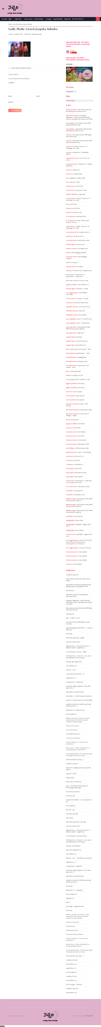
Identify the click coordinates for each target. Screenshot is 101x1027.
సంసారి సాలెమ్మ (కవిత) (75, 371)
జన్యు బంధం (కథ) (77, 212)
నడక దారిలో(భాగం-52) (80, 345)
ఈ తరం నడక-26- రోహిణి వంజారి (73, 781)
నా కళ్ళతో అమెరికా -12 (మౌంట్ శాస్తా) (74, 682)
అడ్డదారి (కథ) (76, 170)
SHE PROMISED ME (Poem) (73, 734)
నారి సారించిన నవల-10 (78, 236)
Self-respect (69, 910)
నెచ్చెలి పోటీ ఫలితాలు (58, 19)
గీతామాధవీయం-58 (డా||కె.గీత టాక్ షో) (75, 876)
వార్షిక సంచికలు (18, 19)
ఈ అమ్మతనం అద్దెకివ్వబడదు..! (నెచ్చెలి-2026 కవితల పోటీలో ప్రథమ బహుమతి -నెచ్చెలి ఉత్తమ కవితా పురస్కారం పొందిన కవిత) (79, 117)
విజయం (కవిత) (79, 520)
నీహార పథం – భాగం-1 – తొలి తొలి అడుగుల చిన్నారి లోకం (79, 858)
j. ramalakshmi (69, 460)
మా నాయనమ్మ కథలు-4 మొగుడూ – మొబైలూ (76, 652)
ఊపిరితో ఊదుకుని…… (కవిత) (82, 353)
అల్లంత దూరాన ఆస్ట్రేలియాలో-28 (73, 850)
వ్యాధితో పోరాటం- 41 (71, 862)
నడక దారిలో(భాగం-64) (71, 992)
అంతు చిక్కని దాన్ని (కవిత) (72, 814)
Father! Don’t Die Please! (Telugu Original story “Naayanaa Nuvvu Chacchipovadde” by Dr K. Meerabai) (79, 542)
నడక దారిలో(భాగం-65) (71, 980)
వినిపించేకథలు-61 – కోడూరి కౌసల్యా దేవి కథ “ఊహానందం (79, 696)
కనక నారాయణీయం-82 (71, 894)
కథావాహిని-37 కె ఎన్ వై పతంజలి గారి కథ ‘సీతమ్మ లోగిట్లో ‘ (79, 700)
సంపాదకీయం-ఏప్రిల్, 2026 (72, 988)
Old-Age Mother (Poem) (72, 930)
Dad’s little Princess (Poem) (73, 791)
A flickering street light (85, 548)
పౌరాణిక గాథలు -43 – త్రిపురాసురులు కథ (75, 710)
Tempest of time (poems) (72, 726)
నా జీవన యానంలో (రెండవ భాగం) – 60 (75, 674)
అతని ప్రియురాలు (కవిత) (83, 240)
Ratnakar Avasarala (37, 34)
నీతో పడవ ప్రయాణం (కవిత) (82, 448)
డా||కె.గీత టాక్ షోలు (38, 19)
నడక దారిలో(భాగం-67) (71, 854)
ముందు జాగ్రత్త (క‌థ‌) (70, 805)
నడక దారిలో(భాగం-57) (83, 284)
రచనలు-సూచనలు (28, 19)
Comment (11, 82)
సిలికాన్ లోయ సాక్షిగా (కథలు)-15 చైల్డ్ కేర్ (75, 638)
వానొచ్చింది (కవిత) (78, 174)
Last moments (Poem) (84, 306)
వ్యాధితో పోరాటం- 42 (71, 678)
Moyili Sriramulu (70, 274)
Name (10, 96)
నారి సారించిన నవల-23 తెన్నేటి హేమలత (82, 270)
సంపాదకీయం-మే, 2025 (77, 375)
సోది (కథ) (77, 460)
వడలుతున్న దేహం (70, 614)
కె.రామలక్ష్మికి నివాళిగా (83, 248)
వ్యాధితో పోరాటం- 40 (71, 968)
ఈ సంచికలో (4, 19)
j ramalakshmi (69, 464)
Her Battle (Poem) (70, 926)
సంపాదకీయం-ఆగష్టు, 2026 (72, 574)
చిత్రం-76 (68, 902)
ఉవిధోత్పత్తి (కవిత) (82, 357)
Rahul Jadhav (69, 280)
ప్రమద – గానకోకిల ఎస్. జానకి (73, 618)
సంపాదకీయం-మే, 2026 (71, 976)
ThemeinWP (89, 1016)
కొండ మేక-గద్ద (69, 886)
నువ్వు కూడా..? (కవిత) (74, 182)
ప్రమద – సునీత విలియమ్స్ (83, 323)
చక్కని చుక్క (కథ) (80, 395)
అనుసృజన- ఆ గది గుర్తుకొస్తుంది (73, 846)
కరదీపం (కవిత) (69, 818)
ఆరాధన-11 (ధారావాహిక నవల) (84, 319)
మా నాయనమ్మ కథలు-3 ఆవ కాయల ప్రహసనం (76, 836)
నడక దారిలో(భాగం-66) (71, 964)
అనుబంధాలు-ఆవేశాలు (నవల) (81, 302)
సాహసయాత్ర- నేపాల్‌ (81, 216)
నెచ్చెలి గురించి (67, 19)
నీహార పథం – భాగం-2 (71, 670)
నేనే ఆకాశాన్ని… (69, 633)
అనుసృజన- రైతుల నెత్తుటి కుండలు (74, 661)
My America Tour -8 (79, 456)
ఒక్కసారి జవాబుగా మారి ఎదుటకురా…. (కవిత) (80, 349)
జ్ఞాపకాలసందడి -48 (85, 232)
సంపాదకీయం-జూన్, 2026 (72, 960)
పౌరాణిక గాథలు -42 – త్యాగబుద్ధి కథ (74, 890)
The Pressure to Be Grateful (73, 738)
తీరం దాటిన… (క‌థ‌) (70, 809)
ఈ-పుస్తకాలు (49, 19)
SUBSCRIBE (69, 64)
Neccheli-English (77, 19)
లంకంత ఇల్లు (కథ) (74, 419)
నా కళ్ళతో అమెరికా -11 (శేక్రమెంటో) (74, 866)
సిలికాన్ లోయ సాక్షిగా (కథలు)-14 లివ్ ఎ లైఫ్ (76, 822)
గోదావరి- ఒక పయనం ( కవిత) (81, 280)
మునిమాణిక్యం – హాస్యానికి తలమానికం (75, 906)
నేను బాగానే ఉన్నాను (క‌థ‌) (81, 341)
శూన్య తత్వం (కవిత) (82, 361)
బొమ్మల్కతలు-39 (70, 898)
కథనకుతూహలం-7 (79, 464)
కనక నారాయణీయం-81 (71, 972)
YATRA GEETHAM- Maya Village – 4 (75, 956)
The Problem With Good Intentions (74, 934)
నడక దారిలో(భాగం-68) (71, 666)
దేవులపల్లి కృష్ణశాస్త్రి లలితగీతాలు (79, 252)
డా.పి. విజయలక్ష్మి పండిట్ (71, 379)
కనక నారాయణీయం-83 (71, 714)
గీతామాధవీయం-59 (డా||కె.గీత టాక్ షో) (75, 692)
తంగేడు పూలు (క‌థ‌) (70, 795)
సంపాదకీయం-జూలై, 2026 (72, 763)
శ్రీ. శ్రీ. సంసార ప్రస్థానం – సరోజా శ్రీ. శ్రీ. (74, 984)
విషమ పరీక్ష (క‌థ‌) (82, 315)
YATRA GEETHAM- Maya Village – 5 (75, 759)
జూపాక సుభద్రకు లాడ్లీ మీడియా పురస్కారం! (21, 68)
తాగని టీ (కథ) (79, 186)
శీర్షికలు (10, 19)
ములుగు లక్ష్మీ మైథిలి (70, 178)
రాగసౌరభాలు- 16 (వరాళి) (82, 288)
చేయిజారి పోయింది (70, 590)
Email (38, 96)
